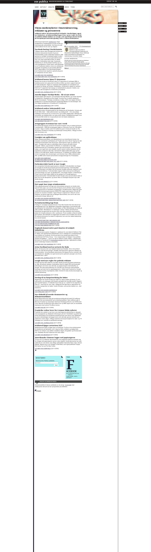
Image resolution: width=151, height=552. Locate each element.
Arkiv (67, 7)
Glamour (83, 63)
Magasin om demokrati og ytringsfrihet (61, 1)
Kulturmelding (68, 64)
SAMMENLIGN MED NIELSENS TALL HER (47, 161)
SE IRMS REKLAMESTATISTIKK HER (46, 160)
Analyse (51, 7)
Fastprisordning (69, 63)
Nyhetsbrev (120, 23)
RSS (120, 31)
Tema (73, 7)
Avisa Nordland (73, 60)
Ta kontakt (68, 385)
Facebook (120, 26)
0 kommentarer (86, 46)
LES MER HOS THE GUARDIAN (44, 75)
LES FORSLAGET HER (41, 292)
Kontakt (109, 1)
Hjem (37, 7)
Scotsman (77, 65)
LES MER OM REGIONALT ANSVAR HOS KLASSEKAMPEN (52, 222)
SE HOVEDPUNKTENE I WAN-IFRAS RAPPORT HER (50, 200)
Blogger (59, 7)
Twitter (120, 28)
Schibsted (71, 65)
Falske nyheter (80, 61)
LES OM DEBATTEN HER (42, 121)
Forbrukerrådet (76, 63)
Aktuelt (43, 7)
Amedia (67, 60)
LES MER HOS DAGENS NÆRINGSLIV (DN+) (48, 198)
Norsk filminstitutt (80, 64)
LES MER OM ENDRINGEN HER (44, 119)
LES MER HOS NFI (40, 307)
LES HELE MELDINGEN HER (43, 225)
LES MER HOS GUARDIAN (42, 275)
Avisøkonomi (81, 60)
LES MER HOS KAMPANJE (43, 106)
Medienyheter (73, 42)
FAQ (116, 1)
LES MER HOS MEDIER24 (42, 335)
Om (113, 1)
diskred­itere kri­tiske (57, 240)
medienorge (73, 48)
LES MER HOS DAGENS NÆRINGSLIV (46, 290)
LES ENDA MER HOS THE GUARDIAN (46, 77)
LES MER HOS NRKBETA (42, 181)
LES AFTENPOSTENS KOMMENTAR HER (47, 223)
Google (88, 63)
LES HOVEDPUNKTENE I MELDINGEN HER (47, 220)
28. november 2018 (71, 46)
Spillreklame (83, 65)
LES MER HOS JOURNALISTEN (44, 92)
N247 (74, 64)
